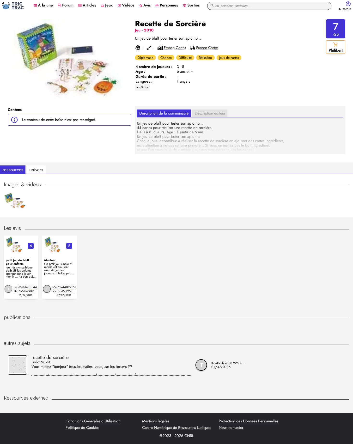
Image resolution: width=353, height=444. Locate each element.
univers (36, 169)
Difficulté (185, 57)
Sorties (191, 5)
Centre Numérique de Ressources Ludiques (176, 428)
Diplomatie (145, 57)
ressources (12, 169)
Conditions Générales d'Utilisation (93, 421)
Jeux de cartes (229, 57)
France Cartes (175, 48)
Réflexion (205, 57)
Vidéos (125, 5)
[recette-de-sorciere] (14, 245)
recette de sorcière (50, 357)
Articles (87, 5)
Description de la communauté (164, 113)
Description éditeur (210, 113)
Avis (145, 5)
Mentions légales (155, 421)
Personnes (166, 5)
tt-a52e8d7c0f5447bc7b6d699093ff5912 (25, 291)
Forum (65, 5)
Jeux (107, 5)
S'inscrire (345, 9)
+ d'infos (142, 87)
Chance (166, 57)
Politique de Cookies (82, 428)
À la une (43, 5)
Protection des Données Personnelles (248, 421)
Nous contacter (231, 428)
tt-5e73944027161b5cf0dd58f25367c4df (64, 291)
